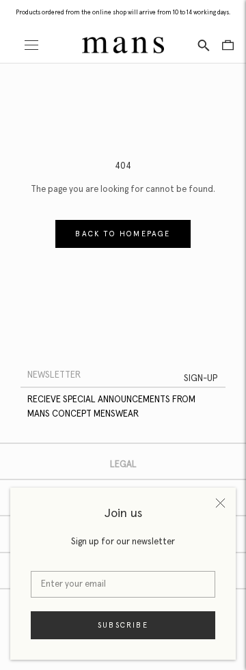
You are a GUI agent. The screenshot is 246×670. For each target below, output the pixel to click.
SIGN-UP (200, 378)
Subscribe (123, 625)
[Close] (220, 503)
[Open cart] (228, 45)
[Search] (203, 45)
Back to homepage (122, 234)
